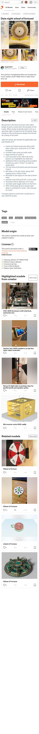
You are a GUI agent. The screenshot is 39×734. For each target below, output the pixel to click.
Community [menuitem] (32, 7)
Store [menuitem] (17, 7)
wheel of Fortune (10, 544)
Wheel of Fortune (10, 506)
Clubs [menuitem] (23, 7)
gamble (4, 222)
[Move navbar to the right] (37, 7)
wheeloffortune (30, 218)
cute (10, 218)
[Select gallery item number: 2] (18, 307)
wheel (4, 218)
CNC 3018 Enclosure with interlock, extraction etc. (17, 312)
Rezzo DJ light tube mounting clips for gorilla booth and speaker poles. (18, 387)
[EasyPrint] (22, 2)
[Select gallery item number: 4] (21, 345)
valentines (18, 218)
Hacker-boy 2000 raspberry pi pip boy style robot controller (18, 349)
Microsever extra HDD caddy (14, 424)
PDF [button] (35, 120)
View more (33, 278)
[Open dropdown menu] (36, 18)
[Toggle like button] (4, 315)
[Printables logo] (2, 7)
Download (21, 84)
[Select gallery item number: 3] (20, 307)
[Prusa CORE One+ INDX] (19, 103)
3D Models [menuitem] (9, 7)
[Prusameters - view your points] (26, 2)
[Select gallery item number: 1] (17, 307)
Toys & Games (16, 13)
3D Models (6, 13)
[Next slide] (36, 55)
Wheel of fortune (10, 469)
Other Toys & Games (29, 13)
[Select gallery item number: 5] (22, 345)
